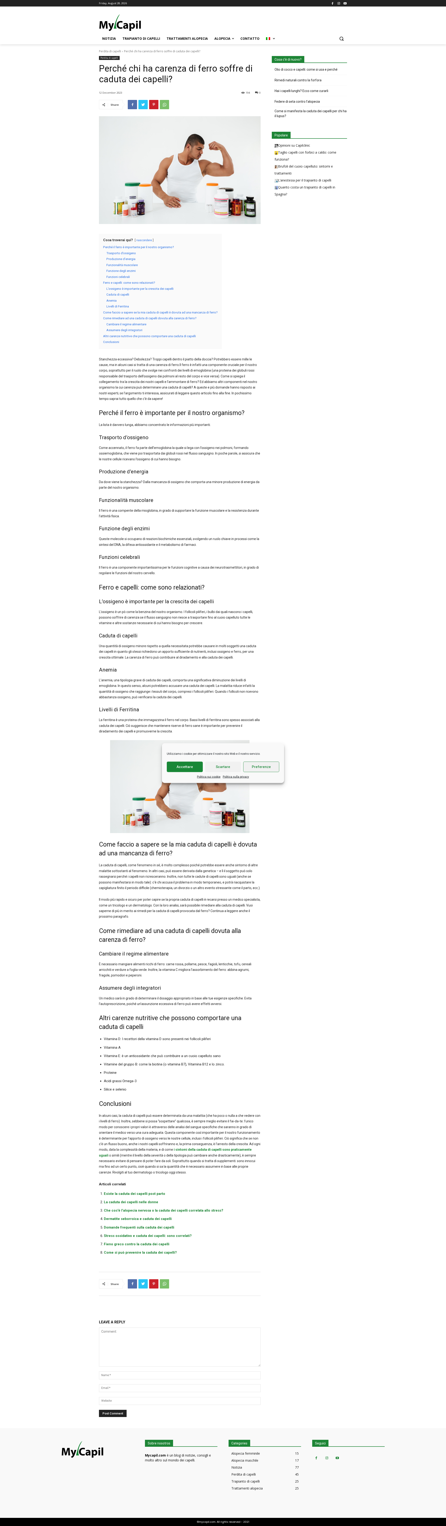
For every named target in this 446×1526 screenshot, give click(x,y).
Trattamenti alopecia (247, 1488)
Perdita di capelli (110, 51)
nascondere (144, 240)
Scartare (223, 767)
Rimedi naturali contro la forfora (298, 80)
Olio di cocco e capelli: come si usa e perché (306, 69)
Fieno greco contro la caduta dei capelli (136, 1244)
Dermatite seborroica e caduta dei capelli (138, 1219)
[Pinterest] (153, 104)
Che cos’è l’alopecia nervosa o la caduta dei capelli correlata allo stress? (163, 1210)
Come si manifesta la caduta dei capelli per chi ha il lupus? (311, 113)
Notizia (236, 1467)
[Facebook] (332, 3)
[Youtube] (345, 3)
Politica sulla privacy (236, 776)
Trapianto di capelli (245, 1481)
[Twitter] (143, 104)
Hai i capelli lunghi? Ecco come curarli (301, 91)
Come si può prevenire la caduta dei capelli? (140, 1252)
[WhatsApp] (164, 104)
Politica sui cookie (208, 776)
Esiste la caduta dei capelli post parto (134, 1194)
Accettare (185, 767)
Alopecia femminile (245, 1453)
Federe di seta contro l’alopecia (297, 101)
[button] (341, 38)
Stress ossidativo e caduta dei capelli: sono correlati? (148, 1236)
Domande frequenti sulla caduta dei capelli (139, 1227)
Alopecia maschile (244, 1460)
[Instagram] (339, 3)
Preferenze (261, 767)
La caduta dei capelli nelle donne (131, 1202)
